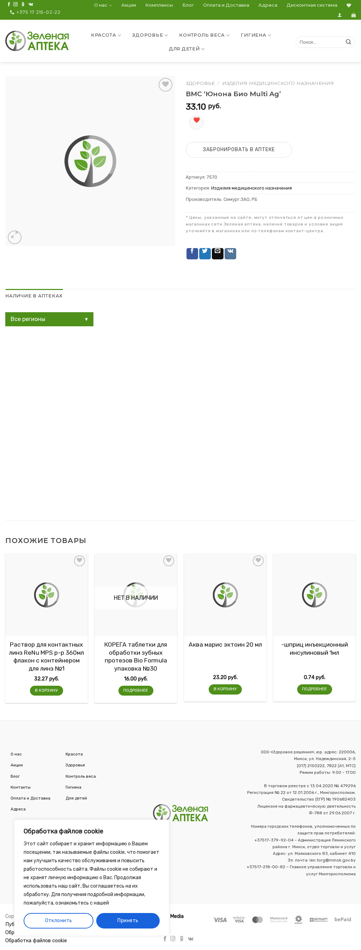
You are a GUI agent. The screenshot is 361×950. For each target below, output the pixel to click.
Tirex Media (170, 916)
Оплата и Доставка (226, 5)
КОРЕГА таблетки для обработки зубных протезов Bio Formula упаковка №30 (135, 656)
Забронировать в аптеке (239, 150)
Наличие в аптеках (34, 295)
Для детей (184, 48)
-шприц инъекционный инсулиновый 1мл (314, 648)
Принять (127, 921)
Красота (103, 35)
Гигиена (253, 35)
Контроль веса (202, 35)
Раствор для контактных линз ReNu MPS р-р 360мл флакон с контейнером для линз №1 (46, 656)
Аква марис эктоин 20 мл (225, 644)
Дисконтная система (312, 5)
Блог (188, 5)
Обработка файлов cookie (36, 941)
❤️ (196, 120)
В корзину (46, 690)
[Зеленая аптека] (37, 41)
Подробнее (135, 690)
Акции (128, 5)
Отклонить (58, 921)
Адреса (267, 5)
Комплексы (159, 5)
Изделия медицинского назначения (278, 83)
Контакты (21, 787)
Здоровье (147, 35)
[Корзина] (353, 15)
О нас (101, 5)
